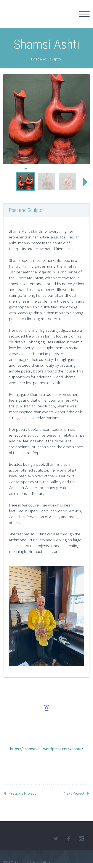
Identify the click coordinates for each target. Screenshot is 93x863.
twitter (55, 838)
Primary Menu (84, 14)
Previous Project (22, 793)
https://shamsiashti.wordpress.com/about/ (46, 748)
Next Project (74, 793)
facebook (68, 838)
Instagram (81, 838)
